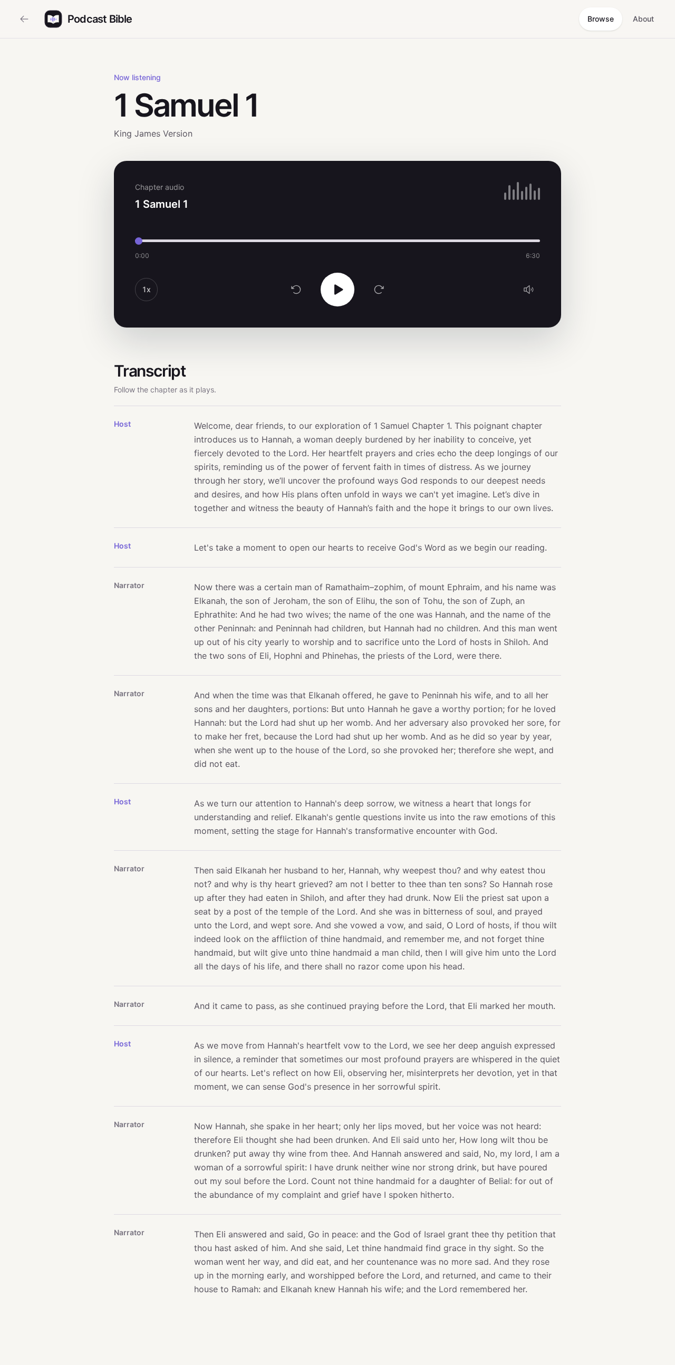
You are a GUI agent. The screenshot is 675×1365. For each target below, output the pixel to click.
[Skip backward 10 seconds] (296, 289)
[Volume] (528, 289)
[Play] (337, 289)
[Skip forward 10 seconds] (378, 289)
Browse (600, 18)
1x (146, 289)
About (643, 18)
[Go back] (24, 19)
